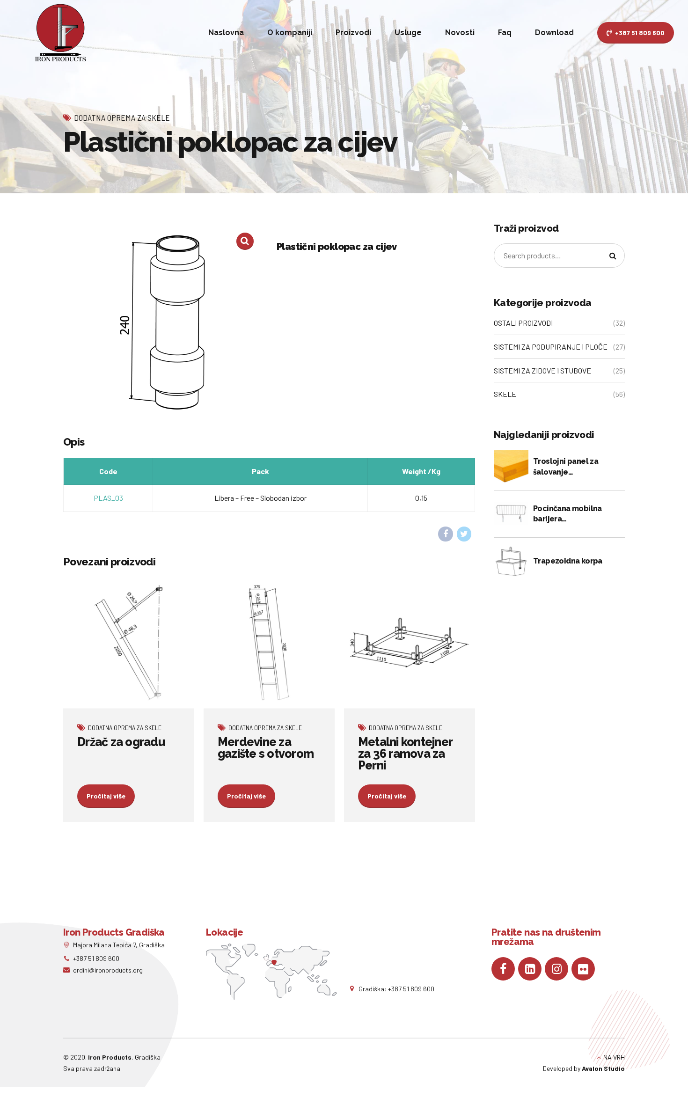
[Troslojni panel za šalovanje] (511, 467)
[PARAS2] (128, 643)
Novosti (460, 32)
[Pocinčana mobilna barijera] (511, 514)
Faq (505, 32)
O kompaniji (289, 32)
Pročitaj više (106, 796)
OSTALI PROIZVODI (523, 322)
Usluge (408, 32)
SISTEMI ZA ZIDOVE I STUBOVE (542, 370)
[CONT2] (409, 643)
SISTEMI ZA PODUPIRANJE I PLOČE (550, 346)
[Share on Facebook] (445, 534)
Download (554, 32)
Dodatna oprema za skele (122, 117)
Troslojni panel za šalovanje (565, 466)
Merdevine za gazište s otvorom (266, 748)
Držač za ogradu (121, 742)
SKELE (505, 393)
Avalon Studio (603, 1068)
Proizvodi (353, 32)
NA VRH (614, 1057)
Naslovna (226, 32)
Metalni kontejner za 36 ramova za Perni (405, 753)
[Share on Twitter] (464, 534)
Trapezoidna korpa (567, 560)
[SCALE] (269, 643)
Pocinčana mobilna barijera (567, 513)
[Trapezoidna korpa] (511, 561)
